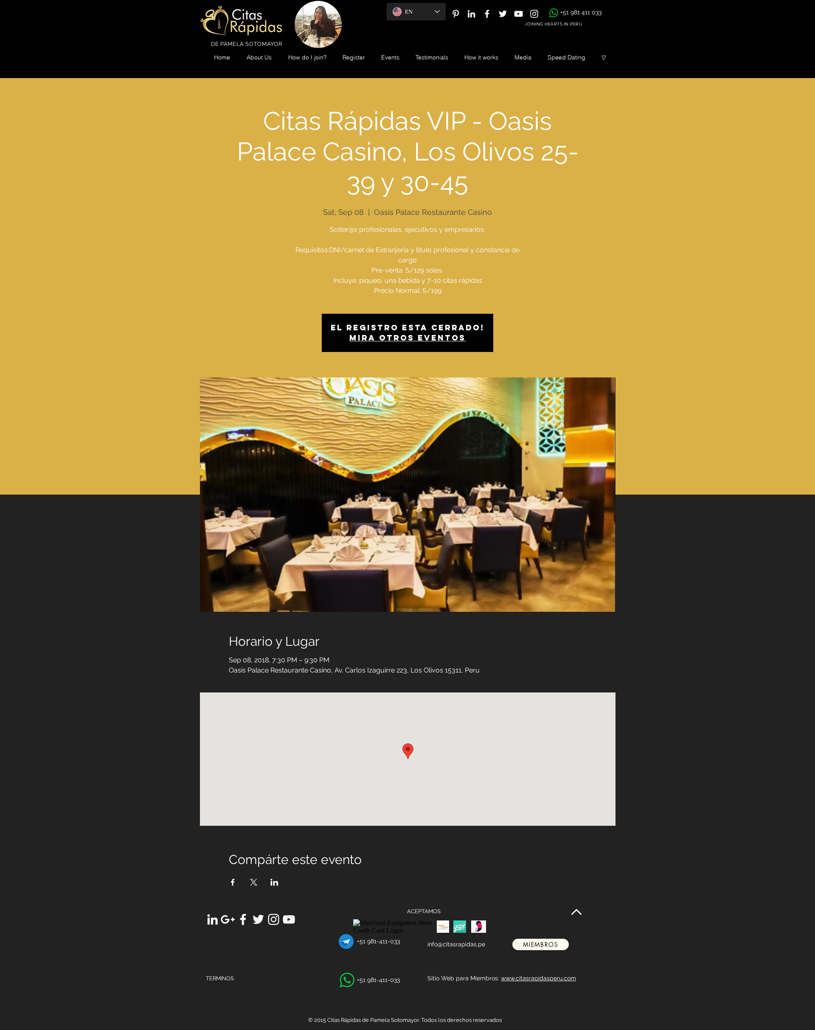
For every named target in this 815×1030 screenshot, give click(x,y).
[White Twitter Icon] (502, 13)
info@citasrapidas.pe (456, 944)
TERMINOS (220, 978)
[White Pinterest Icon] (455, 13)
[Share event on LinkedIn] (274, 882)
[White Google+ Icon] (227, 919)
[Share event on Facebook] (233, 882)
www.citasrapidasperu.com (538, 978)
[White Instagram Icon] (534, 13)
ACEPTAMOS (424, 911)
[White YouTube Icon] (518, 13)
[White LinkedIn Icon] (471, 13)
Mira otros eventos (407, 338)
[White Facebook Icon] (487, 13)
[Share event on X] (254, 882)
